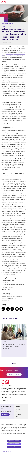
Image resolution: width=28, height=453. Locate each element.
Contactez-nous (14, 374)
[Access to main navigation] (25, 2)
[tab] (12, 364)
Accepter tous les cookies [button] (14, 440)
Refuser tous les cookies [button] (14, 446)
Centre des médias (7, 23)
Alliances (18, 411)
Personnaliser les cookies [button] (14, 443)
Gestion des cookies (6, 451)
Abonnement (5, 414)
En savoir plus (4, 397)
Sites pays (18, 414)
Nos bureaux (19, 419)
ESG (17, 416)
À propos (18, 409)
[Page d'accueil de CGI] (3, 2)
